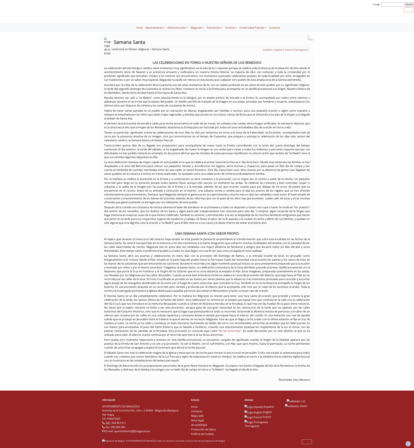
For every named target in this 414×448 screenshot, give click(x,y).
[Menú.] (134, 25)
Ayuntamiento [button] (154, 27)
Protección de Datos (203, 429)
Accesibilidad (199, 425)
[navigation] (393, 4)
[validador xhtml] (296, 406)
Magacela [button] (196, 27)
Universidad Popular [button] (252, 27)
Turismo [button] (230, 27)
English (278, 49)
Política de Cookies (202, 434)
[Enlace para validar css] (296, 401)
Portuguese (301, 49)
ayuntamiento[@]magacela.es (132, 431)
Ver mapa (108, 414)
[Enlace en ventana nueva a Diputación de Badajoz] (114, 440)
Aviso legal (197, 420)
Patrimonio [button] (213, 27)
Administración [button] (176, 27)
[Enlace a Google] (377, 4)
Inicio (139, 27)
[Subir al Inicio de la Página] (408, 443)
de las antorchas (229, 331)
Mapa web (197, 416)
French (288, 49)
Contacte (274, 27)
